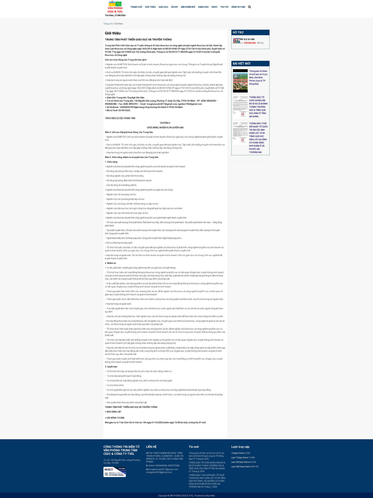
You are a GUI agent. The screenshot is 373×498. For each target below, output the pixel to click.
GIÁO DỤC (163, 7)
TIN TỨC (224, 7)
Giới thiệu (150, 7)
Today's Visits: (238, 453)
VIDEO (214, 7)
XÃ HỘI (174, 7)
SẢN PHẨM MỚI (188, 7)
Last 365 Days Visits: (241, 466)
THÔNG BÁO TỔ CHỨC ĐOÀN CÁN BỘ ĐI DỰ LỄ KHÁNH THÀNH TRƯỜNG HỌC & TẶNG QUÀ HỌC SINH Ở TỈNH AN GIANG (258, 107)
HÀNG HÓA (203, 7)
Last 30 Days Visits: (240, 462)
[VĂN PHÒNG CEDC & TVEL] (114, 6)
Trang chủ (136, 7)
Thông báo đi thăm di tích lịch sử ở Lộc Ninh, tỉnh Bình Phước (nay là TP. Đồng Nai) (258, 77)
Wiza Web (210, 496)
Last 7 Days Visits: (240, 457)
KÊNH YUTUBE (238, 7)
